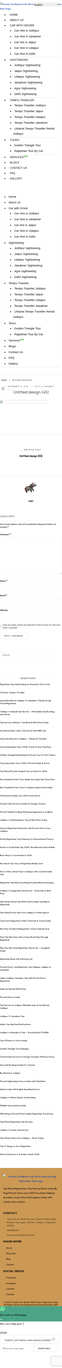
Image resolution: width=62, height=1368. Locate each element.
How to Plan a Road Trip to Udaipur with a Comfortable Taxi (26, 873)
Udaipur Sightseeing (27, 76)
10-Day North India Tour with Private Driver (20, 795)
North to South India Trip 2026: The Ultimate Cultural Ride (27, 847)
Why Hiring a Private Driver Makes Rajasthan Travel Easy (26, 1113)
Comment (5, 534)
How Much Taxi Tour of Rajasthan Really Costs (21, 863)
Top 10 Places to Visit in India (13, 1040)
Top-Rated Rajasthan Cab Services (16, 1121)
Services (16, 157)
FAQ (12, 173)
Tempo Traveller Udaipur (29, 117)
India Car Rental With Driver (13, 988)
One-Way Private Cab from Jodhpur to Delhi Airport (24, 912)
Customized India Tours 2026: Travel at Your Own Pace (25, 746)
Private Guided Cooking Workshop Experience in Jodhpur (26, 811)
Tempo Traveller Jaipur (28, 111)
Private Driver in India (10, 997)
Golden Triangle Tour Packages (14, 1048)
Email (3, 595)
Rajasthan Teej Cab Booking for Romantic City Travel (25, 684)
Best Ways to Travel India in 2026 (16, 855)
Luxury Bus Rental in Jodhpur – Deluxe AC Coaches (23, 738)
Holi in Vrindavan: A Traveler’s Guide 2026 (19, 1154)
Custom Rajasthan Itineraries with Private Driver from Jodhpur (25, 829)
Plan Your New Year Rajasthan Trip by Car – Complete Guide (25, 949)
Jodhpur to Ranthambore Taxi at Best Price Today (23, 819)
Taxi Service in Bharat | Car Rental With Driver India (24, 722)
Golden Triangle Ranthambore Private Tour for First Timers (27, 754)
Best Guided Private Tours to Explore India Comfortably (26, 787)
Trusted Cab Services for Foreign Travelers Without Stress (27, 1056)
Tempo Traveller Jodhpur (30, 105)
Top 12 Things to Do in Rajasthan (15, 1146)
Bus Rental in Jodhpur (10, 1073)
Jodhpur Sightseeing (27, 65)
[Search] (52, 653)
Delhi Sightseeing (25, 94)
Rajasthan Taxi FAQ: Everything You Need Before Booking (27, 882)
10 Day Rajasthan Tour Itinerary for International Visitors (27, 839)
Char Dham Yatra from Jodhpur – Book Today (21, 1138)
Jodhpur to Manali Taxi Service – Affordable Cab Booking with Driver (27, 713)
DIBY (31, 501)
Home (14, 14)
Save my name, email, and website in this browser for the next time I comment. (31, 626)
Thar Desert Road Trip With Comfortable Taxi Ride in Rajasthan (25, 903)
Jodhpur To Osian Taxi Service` (14, 1130)
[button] (31, 190)
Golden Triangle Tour (27, 145)
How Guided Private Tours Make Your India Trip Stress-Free (27, 779)
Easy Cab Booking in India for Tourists (17, 1065)
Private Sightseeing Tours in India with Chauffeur (23, 1081)
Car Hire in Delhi (24, 53)
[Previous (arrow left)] (5, 684)
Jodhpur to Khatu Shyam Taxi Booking (18, 1097)
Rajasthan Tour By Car (28, 151)
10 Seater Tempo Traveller (12, 692)
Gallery (16, 178)
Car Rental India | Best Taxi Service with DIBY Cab (23, 730)
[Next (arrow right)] (56, 684)
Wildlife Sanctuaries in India (13, 1105)
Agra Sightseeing (25, 88)
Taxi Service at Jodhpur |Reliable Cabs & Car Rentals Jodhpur (24, 1006)
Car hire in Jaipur (25, 42)
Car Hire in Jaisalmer (27, 36)
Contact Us (18, 167)
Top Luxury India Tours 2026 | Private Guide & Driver (25, 763)
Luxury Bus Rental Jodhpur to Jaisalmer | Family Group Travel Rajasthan (25, 702)
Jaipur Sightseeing (26, 71)
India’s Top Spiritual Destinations (15, 1024)
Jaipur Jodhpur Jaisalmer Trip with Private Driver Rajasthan (23, 979)
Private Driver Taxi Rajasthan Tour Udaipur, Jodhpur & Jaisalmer (25, 968)
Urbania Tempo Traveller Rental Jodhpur (34, 131)
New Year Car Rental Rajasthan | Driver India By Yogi (24, 928)
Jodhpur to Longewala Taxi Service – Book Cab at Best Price (25, 892)
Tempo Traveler (22, 100)
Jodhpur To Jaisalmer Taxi (12, 1016)
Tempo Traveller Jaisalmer (31, 122)
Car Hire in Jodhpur (26, 30)
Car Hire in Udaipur (26, 48)
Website (4, 610)
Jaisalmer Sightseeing (28, 82)
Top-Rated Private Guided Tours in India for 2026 (23, 771)
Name (3, 580)
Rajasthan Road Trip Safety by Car (16, 958)
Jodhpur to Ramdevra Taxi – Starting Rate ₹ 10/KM (24, 1032)
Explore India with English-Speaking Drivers (20, 1089)
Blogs (14, 162)
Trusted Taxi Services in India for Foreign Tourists (23, 803)
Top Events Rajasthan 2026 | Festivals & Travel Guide (25, 920)
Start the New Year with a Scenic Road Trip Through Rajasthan (24, 938)
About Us (17, 20)
